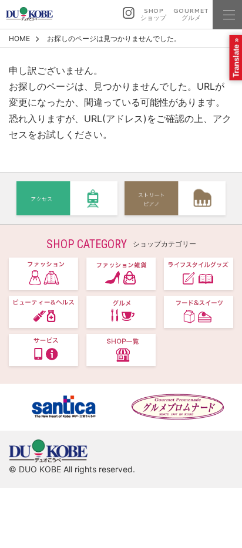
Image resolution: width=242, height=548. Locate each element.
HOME (19, 38)
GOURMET (191, 14)
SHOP (153, 14)
